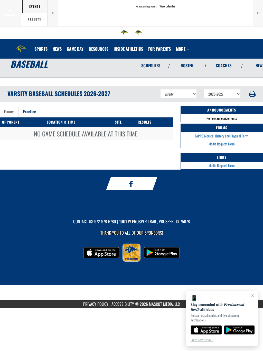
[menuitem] (124, 32)
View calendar (167, 6)
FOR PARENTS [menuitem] (159, 49)
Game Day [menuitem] (75, 49)
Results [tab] (34, 19)
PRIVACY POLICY (95, 304)
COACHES (223, 65)
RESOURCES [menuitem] (98, 49)
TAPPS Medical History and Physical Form (221, 135)
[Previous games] (53, 13)
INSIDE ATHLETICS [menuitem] (128, 49)
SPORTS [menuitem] (41, 49)
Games (9, 111)
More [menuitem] (181, 49)
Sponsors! (154, 232)
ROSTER (187, 65)
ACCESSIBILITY (122, 304)
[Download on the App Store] (206, 330)
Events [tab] (35, 6)
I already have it (202, 340)
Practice (29, 111)
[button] (252, 93)
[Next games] (258, 13)
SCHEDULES (150, 65)
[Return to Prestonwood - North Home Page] (21, 45)
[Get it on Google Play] (239, 330)
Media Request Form (222, 143)
